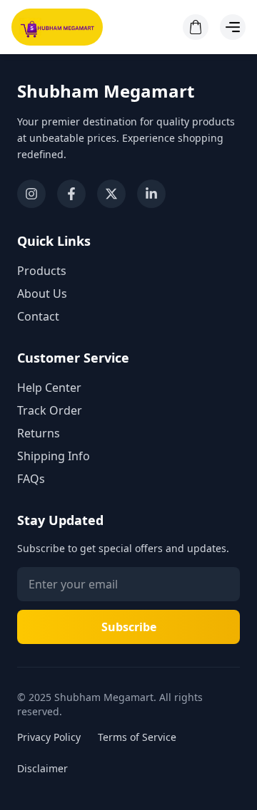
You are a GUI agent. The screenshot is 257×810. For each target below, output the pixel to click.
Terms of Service (137, 737)
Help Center (49, 387)
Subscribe (128, 627)
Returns (38, 433)
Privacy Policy (49, 737)
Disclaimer (42, 768)
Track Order (49, 410)
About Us (42, 293)
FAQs (31, 479)
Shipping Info (53, 456)
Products (41, 271)
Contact (38, 316)
